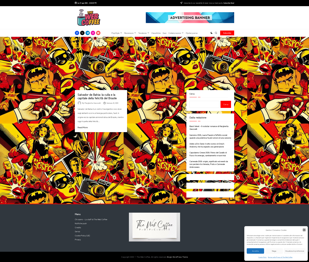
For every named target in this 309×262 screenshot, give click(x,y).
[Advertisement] (154, 55)
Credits (78, 227)
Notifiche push (81, 223)
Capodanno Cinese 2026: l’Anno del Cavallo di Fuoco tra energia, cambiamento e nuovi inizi (208, 154)
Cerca (192, 93)
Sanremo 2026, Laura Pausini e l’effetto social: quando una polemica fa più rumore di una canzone (210, 136)
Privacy (78, 239)
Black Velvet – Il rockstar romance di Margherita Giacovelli (209, 127)
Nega (274, 251)
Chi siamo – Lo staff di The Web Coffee (91, 219)
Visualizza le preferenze (294, 251)
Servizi (77, 231)
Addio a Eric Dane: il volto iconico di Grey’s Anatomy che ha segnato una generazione (207, 145)
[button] (304, 230)
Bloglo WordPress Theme (177, 256)
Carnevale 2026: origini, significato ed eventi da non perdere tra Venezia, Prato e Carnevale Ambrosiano (209, 164)
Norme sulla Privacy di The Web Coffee (280, 257)
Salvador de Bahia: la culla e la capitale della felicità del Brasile (97, 96)
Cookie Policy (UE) (82, 235)
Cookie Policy (262, 257)
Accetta (255, 251)
